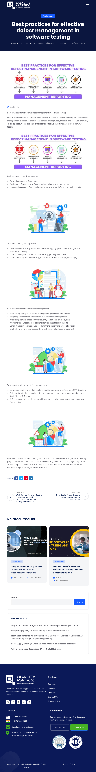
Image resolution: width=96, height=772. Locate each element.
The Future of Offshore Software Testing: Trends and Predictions (68, 569)
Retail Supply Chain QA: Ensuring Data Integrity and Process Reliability (43, 644)
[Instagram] (18, 702)
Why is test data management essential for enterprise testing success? (44, 625)
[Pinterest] (29, 702)
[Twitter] (24, 702)
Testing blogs (48, 16)
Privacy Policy (69, 764)
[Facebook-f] (13, 702)
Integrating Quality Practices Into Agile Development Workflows (40, 630)
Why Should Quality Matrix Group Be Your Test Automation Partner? (26, 569)
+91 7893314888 (20, 721)
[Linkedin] (8, 702)
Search (14, 597)
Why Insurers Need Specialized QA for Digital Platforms (36, 649)
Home (13, 43)
